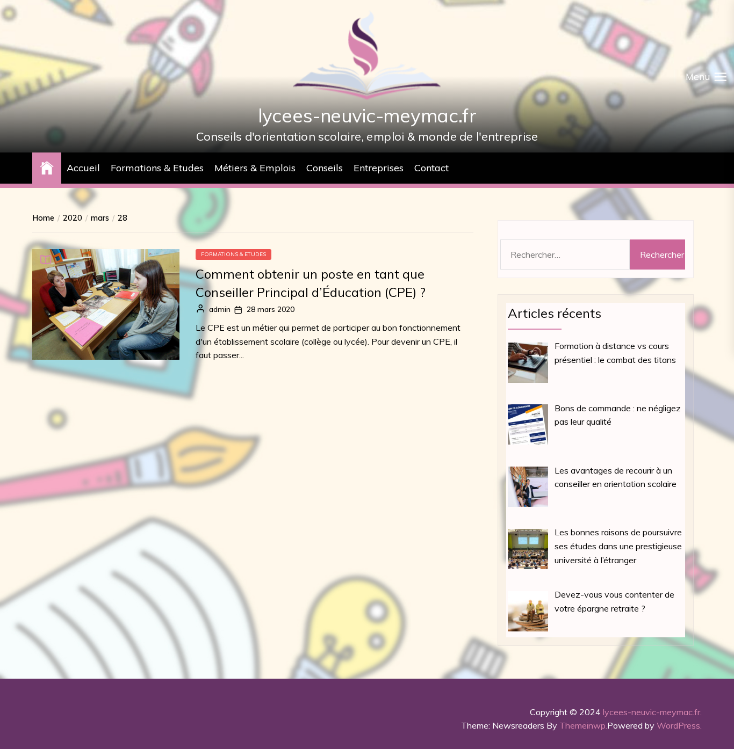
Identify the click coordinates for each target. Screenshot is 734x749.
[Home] (46, 166)
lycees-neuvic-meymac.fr (367, 115)
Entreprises (379, 168)
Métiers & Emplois (255, 168)
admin (220, 310)
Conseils (324, 168)
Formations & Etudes (157, 168)
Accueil (83, 168)
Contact (431, 168)
